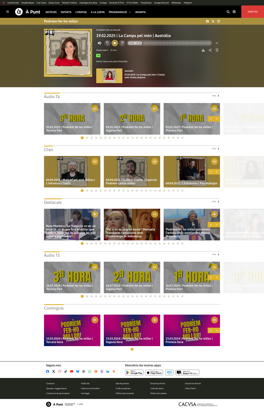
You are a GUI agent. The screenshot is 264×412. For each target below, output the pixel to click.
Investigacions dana (88, 3)
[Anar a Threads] (84, 371)
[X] (213, 21)
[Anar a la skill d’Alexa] (169, 372)
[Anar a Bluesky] (78, 371)
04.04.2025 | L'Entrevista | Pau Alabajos (191, 183)
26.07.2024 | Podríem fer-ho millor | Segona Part (129, 287)
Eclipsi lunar (54, 3)
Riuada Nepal (28, 3)
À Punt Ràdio (132, 3)
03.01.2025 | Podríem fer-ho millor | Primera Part (189, 128)
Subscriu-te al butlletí (90, 388)
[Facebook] (207, 21)
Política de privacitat (125, 393)
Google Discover (161, 3)
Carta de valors (156, 388)
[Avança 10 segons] (122, 43)
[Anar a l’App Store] (154, 372)
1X (217, 43)
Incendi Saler (13, 3)
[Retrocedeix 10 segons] (107, 43)
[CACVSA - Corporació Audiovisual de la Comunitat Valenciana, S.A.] (198, 404)
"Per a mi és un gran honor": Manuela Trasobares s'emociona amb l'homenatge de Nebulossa (130, 233)
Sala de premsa (122, 383)
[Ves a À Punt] (27, 11)
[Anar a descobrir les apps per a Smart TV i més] (187, 372)
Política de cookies (158, 393)
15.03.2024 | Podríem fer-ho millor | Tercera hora (69, 340)
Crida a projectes (123, 388)
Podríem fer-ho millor (61, 21)
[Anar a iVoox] (96, 371)
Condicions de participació (58, 393)
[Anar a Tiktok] (66, 371)
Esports (66, 12)
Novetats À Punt (116, 3)
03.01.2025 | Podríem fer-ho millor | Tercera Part (69, 128)
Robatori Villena (69, 3)
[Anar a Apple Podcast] (102, 371)
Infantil (140, 12)
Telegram (188, 3)
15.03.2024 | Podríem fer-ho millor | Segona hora (129, 340)
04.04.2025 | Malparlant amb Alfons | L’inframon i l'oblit (70, 181)
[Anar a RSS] (114, 371)
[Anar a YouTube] (72, 371)
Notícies (51, 12)
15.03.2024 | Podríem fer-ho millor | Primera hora (189, 340)
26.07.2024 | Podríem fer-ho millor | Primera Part (189, 287)
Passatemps (146, 3)
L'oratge (103, 3)
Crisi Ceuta (41, 3)
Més (214, 95)
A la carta (98, 12)
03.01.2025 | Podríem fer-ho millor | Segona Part (129, 128)
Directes (253, 11)
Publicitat (85, 383)
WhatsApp (176, 3)
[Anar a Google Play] (134, 372)
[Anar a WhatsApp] (90, 371)
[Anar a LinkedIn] (108, 371)
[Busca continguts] (228, 12)
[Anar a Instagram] (60, 371)
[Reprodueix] (115, 43)
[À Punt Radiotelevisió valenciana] (60, 404)
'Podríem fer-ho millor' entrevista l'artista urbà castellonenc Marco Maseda (188, 233)
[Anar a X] (54, 371)
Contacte (50, 383)
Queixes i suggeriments (56, 388)
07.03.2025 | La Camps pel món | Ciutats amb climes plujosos (145, 76)
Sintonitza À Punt (157, 383)
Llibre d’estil (190, 388)
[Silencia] (99, 43)
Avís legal (85, 393)
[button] (82, 137)
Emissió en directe (193, 383)
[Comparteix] (210, 50)
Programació (118, 12)
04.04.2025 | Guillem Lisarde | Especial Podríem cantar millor (131, 181)
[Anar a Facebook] (48, 371)
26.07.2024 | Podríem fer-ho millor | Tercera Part (69, 287)
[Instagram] (218, 21)
